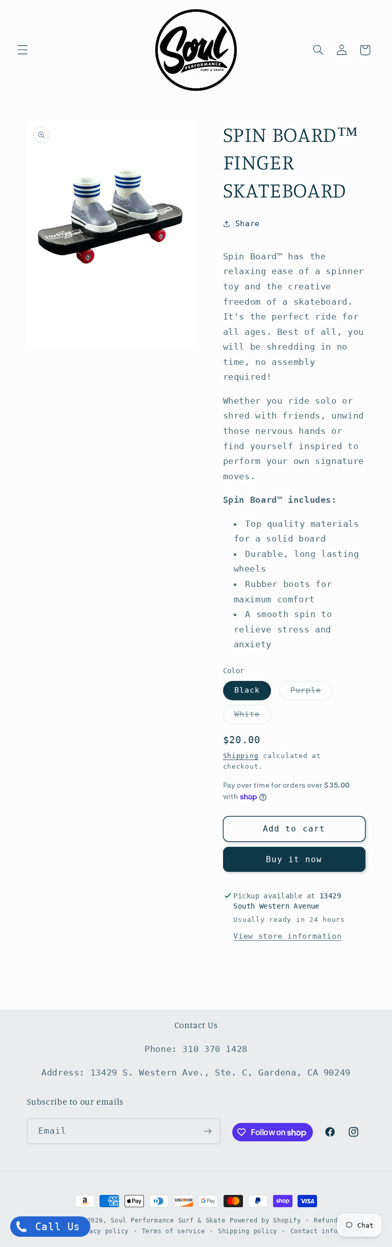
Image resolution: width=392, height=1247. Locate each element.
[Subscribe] (207, 1130)
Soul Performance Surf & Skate (168, 1220)
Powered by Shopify (265, 1220)
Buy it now (294, 859)
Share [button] (247, 223)
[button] (22, 50)
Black (247, 690)
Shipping (241, 756)
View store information (287, 936)
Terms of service (173, 1231)
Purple (311, 692)
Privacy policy (101, 1231)
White (252, 716)
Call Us (54, 1226)
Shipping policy (247, 1231)
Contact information (327, 1231)
